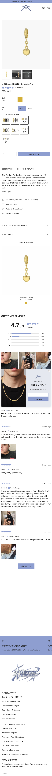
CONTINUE (38, 399)
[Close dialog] (49, 371)
